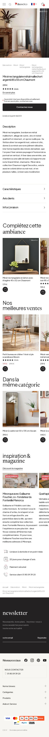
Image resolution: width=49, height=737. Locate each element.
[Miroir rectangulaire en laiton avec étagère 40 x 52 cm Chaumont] (5, 289)
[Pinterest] (38, 661)
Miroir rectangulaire (25, 66)
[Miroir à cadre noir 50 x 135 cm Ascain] (5, 439)
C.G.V (5, 730)
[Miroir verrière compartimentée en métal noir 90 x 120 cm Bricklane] (42, 368)
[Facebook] (26, 661)
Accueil (5, 587)
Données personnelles (18, 730)
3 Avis (16, 89)
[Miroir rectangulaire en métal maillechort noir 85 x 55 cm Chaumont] (42, 292)
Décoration (7, 65)
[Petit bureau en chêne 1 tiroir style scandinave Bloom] (5, 368)
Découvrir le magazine (13, 468)
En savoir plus (9, 92)
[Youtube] (44, 661)
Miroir (15, 65)
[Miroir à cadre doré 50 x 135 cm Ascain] (42, 439)
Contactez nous (24, 107)
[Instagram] (32, 661)
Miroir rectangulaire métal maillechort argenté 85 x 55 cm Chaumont (39, 69)
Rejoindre (42, 637)
